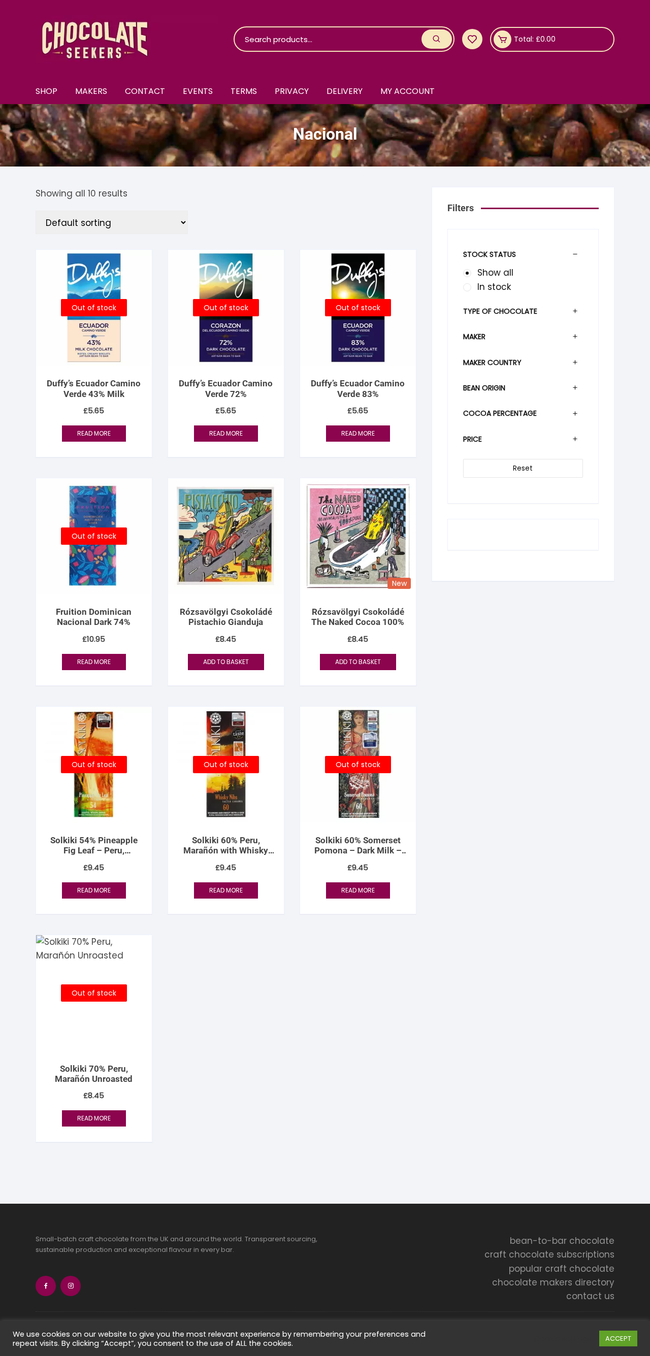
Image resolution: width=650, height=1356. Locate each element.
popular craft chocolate (561, 1269)
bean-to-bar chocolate (562, 1241)
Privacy (292, 91)
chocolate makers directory (553, 1282)
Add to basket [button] (226, 661)
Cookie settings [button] (563, 1338)
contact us (590, 1296)
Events (198, 91)
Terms (244, 91)
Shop (46, 91)
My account (407, 91)
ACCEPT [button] (618, 1338)
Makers (91, 91)
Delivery (345, 91)
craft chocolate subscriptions (549, 1254)
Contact (145, 91)
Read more (94, 433)
